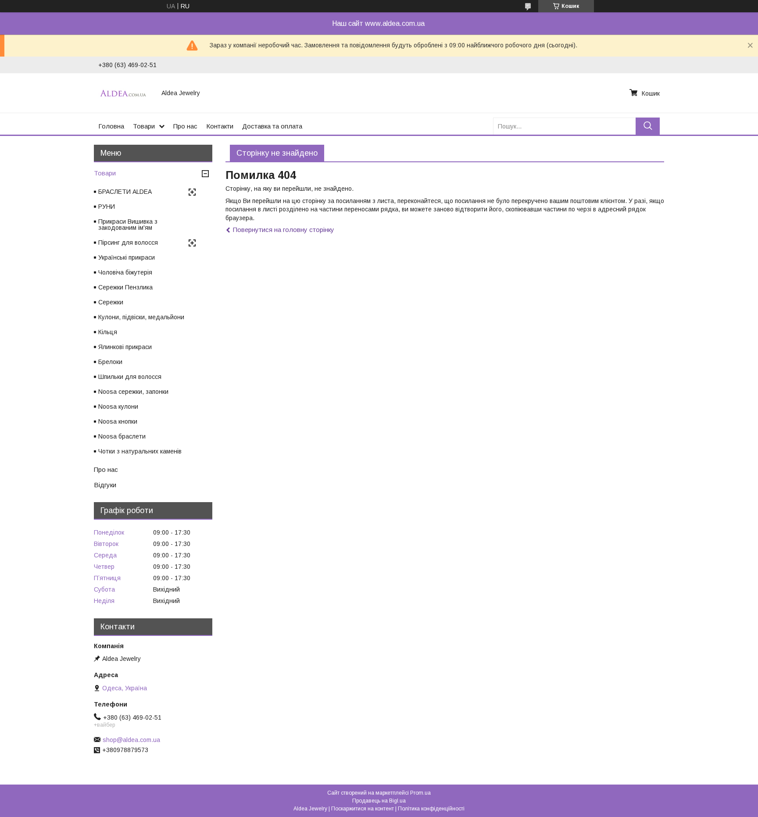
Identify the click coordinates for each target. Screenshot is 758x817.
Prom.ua (420, 793)
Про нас (185, 126)
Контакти (219, 126)
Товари (144, 126)
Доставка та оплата (272, 126)
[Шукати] (648, 126)
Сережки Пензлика (125, 287)
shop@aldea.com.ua (131, 739)
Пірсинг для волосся (128, 242)
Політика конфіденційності (431, 809)
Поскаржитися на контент (362, 809)
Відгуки (105, 485)
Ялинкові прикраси (125, 346)
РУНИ (106, 206)
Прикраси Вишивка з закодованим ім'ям (127, 224)
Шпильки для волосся (129, 376)
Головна (111, 126)
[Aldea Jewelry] (124, 92)
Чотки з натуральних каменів (140, 451)
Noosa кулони (118, 406)
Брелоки (110, 361)
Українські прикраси (126, 257)
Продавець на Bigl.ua (379, 801)
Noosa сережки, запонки (133, 391)
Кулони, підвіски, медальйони (141, 317)
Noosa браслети (122, 436)
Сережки (110, 302)
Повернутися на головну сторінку (283, 229)
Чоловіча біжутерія (125, 272)
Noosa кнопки (117, 421)
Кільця (107, 331)
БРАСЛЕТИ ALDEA (125, 191)
